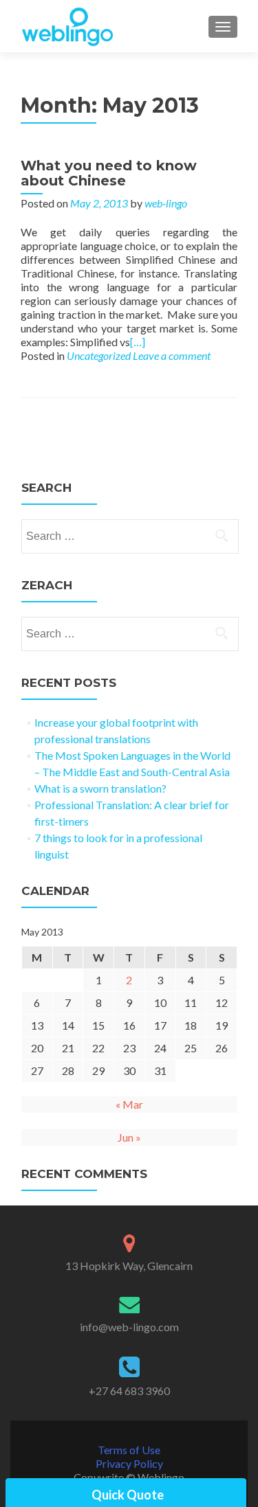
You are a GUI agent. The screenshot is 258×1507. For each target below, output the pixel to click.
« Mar (129, 1104)
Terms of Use (129, 1449)
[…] (137, 341)
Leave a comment (172, 355)
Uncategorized (99, 355)
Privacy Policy (129, 1463)
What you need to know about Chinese (109, 173)
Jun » (129, 1137)
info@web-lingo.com (129, 1326)
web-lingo (165, 202)
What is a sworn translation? (100, 788)
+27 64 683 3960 (129, 1390)
